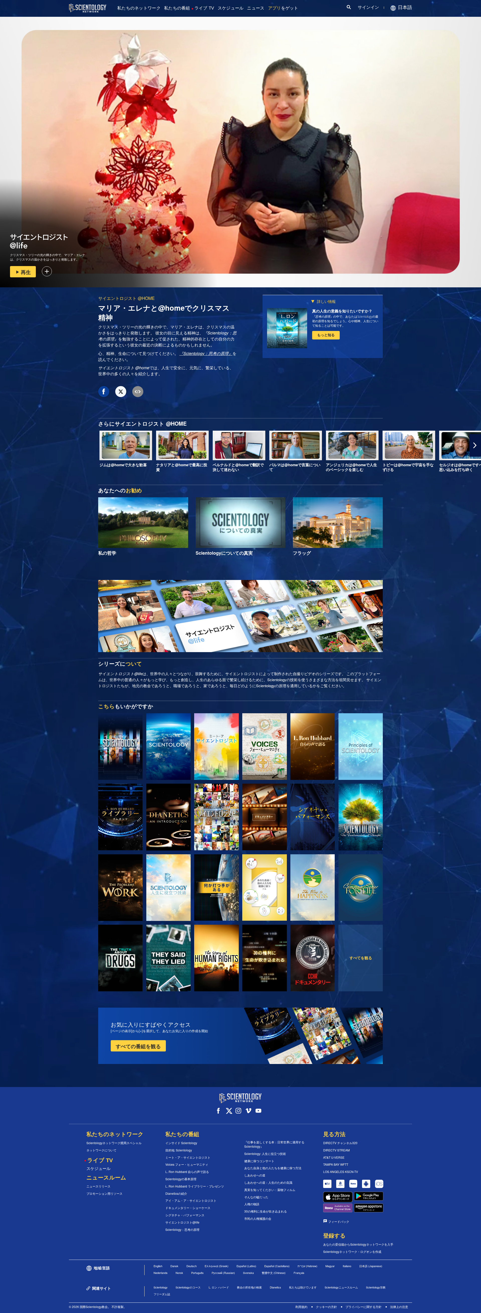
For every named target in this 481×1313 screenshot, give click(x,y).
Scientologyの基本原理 (180, 1179)
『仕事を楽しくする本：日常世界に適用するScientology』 (274, 1144)
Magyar (330, 1266)
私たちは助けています (303, 1287)
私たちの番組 (177, 8)
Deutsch (191, 1266)
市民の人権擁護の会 (257, 1219)
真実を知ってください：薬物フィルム (269, 1190)
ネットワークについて (101, 1150)
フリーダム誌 (162, 1294)
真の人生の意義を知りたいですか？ (342, 311)
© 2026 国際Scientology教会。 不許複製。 (98, 1306)
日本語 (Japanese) (370, 1266)
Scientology (161, 1287)
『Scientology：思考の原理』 (205, 353)
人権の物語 (251, 1204)
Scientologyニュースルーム (341, 1287)
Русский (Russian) (223, 1273)
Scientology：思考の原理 (182, 1230)
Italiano (347, 1266)
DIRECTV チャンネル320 (340, 1143)
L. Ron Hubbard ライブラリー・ (194, 1186)
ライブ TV (204, 8)
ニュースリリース (98, 1186)
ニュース (255, 8)
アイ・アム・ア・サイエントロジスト (190, 1201)
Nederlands (161, 1273)
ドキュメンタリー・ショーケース (187, 1208)
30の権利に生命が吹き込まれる (265, 1211)
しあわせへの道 (254, 1175)
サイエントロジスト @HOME (126, 298)
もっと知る (326, 334)
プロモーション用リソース (104, 1193)
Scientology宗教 (376, 1287)
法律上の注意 (399, 1306)
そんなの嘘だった (256, 1197)
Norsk (179, 1273)
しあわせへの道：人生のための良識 (268, 1182)
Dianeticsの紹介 (176, 1193)
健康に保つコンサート (259, 1161)
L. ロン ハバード (219, 1287)
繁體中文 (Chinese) (274, 1273)
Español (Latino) (246, 1266)
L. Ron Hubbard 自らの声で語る (187, 1172)
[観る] (360, 746)
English (158, 1266)
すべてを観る (360, 958)
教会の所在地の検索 (249, 1287)
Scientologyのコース (188, 1287)
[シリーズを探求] (120, 746)
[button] (6, 445)
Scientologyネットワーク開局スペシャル (114, 1143)
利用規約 (301, 1306)
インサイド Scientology (181, 1143)
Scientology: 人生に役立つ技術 (265, 1154)
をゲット (283, 8)
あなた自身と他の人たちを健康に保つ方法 (272, 1168)
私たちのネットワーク (139, 8)
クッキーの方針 (326, 1306)
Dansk (174, 1266)
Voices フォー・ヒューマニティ (186, 1164)
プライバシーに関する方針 (363, 1306)
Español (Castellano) (277, 1266)
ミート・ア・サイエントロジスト (187, 1157)
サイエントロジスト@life (182, 1222)
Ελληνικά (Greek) (216, 1266)
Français (299, 1273)
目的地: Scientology (178, 1150)
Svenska (248, 1273)
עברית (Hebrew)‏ (307, 1266)
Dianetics (275, 1287)
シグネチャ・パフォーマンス (184, 1215)
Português (197, 1273)
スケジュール (231, 8)
